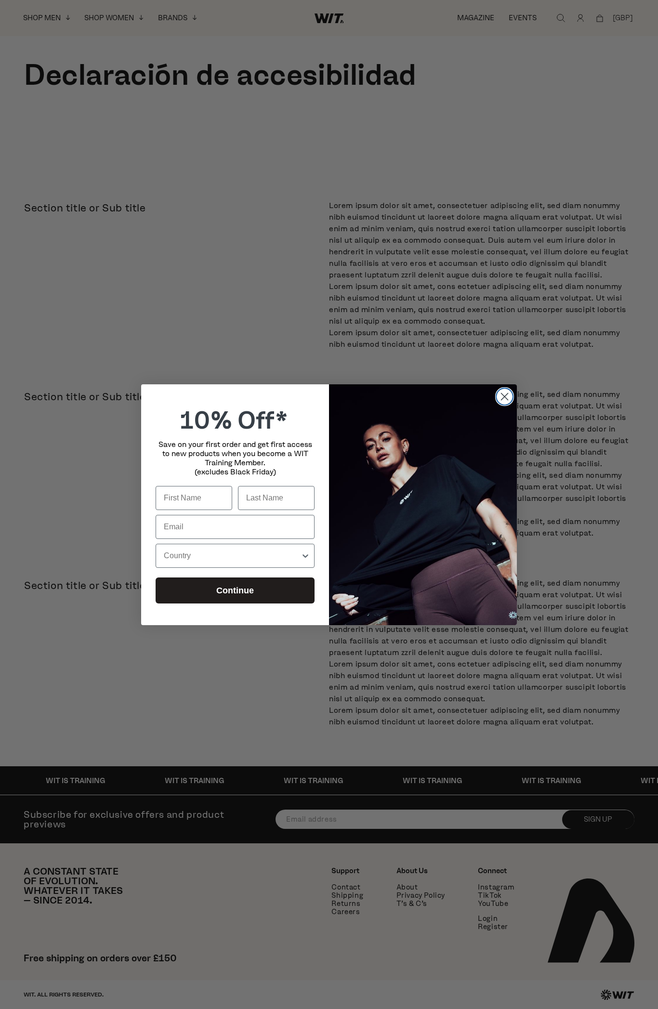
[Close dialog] (504, 396)
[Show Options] (305, 555)
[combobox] (232, 555)
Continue (235, 590)
